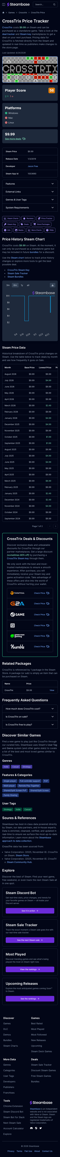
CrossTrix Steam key (18, 558)
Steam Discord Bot (13, 1111)
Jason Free (33, 166)
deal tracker (8, 34)
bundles (34, 252)
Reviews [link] (30, 218)
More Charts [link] (36, 230)
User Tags (8, 1076)
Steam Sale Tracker (18, 273)
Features (10, 183)
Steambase (35, 1109)
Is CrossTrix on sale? (17, 716)
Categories (9, 1070)
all (28, 285)
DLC (5, 1029)
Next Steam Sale (12, 1122)
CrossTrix (7, 27)
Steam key (25, 34)
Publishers (8, 1087)
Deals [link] (26, 224)
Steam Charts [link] (12, 218)
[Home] (3, 12)
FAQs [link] (52, 230)
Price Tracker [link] (46, 218)
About (37, 1151)
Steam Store (22, 855)
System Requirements (17, 207)
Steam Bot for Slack (14, 1117)
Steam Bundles (15, 276)
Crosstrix (23, 12)
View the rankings (28, 969)
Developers (9, 1081)
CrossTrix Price (38, 12)
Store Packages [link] (43, 224)
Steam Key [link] (11, 224)
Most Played (37, 1029)
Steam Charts (10, 1045)
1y (22, 285)
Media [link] (20, 230)
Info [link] (8, 230)
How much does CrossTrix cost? (23, 708)
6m (15, 285)
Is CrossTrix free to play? (19, 724)
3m (8, 285)
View (52, 690)
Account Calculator (13, 1128)
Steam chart (17, 257)
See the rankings (28, 998)
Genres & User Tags (16, 199)
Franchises (9, 1092)
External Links (13, 191)
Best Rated (37, 1023)
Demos (7, 1034)
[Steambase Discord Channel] (31, 1128)
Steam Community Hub (19, 862)
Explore (7, 1134)
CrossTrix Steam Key (18, 270)
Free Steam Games (41, 1076)
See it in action (28, 911)
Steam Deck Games (41, 1051)
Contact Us (47, 1151)
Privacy (11, 1151)
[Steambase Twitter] (40, 1128)
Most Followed (39, 1034)
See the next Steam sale (28, 940)
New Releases (38, 1040)
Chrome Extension (13, 1106)
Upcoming (36, 1045)
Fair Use (28, 1151)
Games (11, 12)
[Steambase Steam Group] (36, 1128)
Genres (7, 1064)
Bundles (7, 1040)
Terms (19, 1151)
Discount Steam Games (43, 1070)
